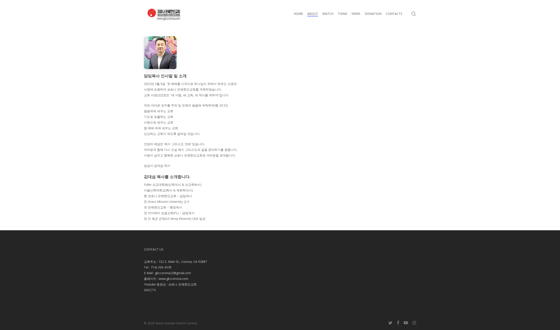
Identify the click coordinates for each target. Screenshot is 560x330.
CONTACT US (153, 249)
